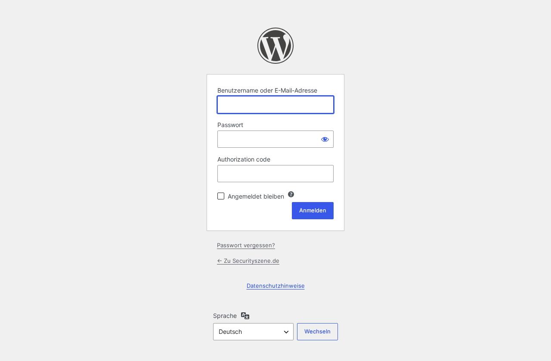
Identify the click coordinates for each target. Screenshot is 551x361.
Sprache (225, 315)
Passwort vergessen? (246, 245)
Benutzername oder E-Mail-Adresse (267, 90)
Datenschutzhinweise (276, 285)
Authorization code (243, 159)
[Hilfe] (291, 194)
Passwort (230, 124)
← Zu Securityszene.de (248, 260)
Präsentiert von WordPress (275, 46)
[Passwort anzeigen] (325, 139)
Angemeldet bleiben (256, 196)
